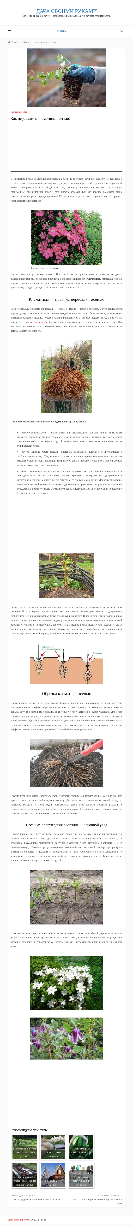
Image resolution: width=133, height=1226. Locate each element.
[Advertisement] (66, 149)
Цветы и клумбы (19, 111)
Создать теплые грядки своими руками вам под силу (97, 1201)
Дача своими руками (66, 11)
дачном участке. (39, 322)
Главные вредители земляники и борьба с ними (35, 1199)
